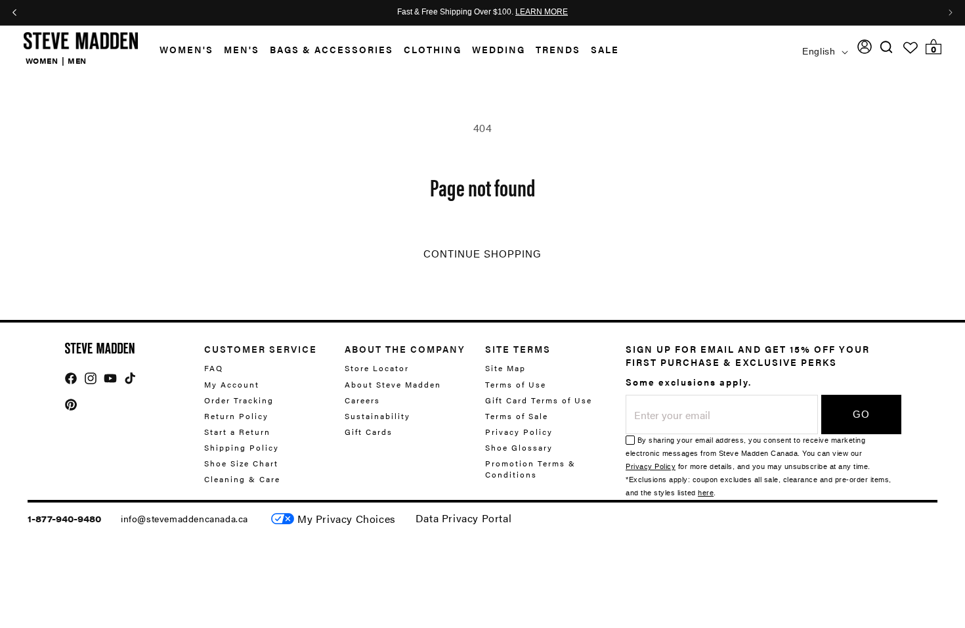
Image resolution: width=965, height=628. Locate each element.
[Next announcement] (950, 12)
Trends (558, 49)
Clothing (432, 49)
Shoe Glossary (519, 447)
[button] (181, 50)
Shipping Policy (241, 447)
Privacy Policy (519, 431)
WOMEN (42, 60)
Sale (605, 49)
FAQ (213, 368)
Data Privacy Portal (463, 518)
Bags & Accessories (331, 49)
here (706, 493)
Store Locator (377, 368)
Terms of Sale (516, 416)
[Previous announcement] (14, 12)
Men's (241, 49)
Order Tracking (239, 400)
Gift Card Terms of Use (538, 400)
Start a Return (237, 431)
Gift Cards (369, 431)
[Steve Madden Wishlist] (910, 48)
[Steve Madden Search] (886, 46)
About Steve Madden (393, 384)
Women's (186, 49)
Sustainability (377, 416)
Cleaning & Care (242, 479)
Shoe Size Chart (241, 463)
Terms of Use (515, 384)
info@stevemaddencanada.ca (184, 518)
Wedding (498, 49)
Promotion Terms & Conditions (530, 468)
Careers (362, 400)
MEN (77, 60)
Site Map (505, 368)
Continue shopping (482, 254)
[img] (886, 47)
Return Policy (236, 416)
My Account (231, 384)
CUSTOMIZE (346, 518)
